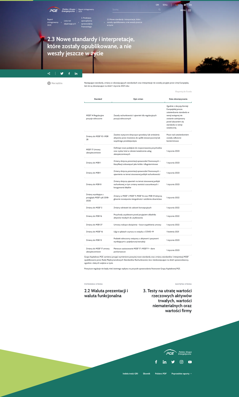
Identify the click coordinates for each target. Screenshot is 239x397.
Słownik (146, 373)
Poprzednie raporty (180, 373)
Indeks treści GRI (130, 373)
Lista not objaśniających (70, 22)
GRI (157, 5)
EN (190, 5)
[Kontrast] (184, 4)
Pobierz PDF (161, 373)
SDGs (165, 5)
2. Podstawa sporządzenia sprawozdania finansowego (86, 22)
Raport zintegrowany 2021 (53, 22)
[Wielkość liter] (177, 4)
